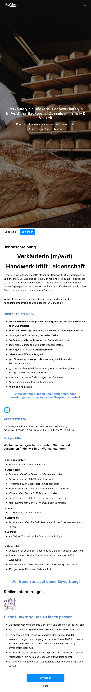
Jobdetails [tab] (10, 231)
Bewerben (45, 677)
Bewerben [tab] (27, 231)
